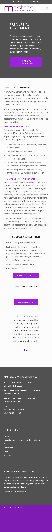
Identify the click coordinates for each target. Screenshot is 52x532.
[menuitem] (47, 8)
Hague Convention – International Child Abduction (22, 503)
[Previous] (9, 318)
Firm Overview (9, 511)
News (6, 515)
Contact (6, 499)
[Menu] (47, 8)
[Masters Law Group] (21, 8)
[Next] (42, 318)
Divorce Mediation (10, 507)
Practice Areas (9, 519)
